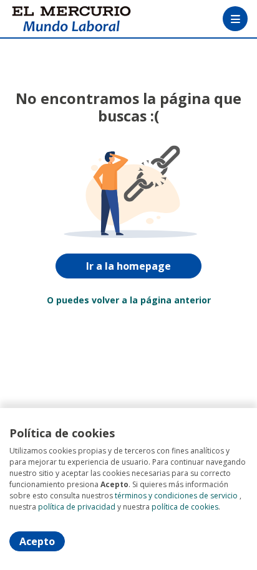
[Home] (54, 19)
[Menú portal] (235, 18)
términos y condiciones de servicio (176, 495)
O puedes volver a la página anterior (129, 300)
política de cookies (185, 506)
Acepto (37, 541)
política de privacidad (76, 506)
